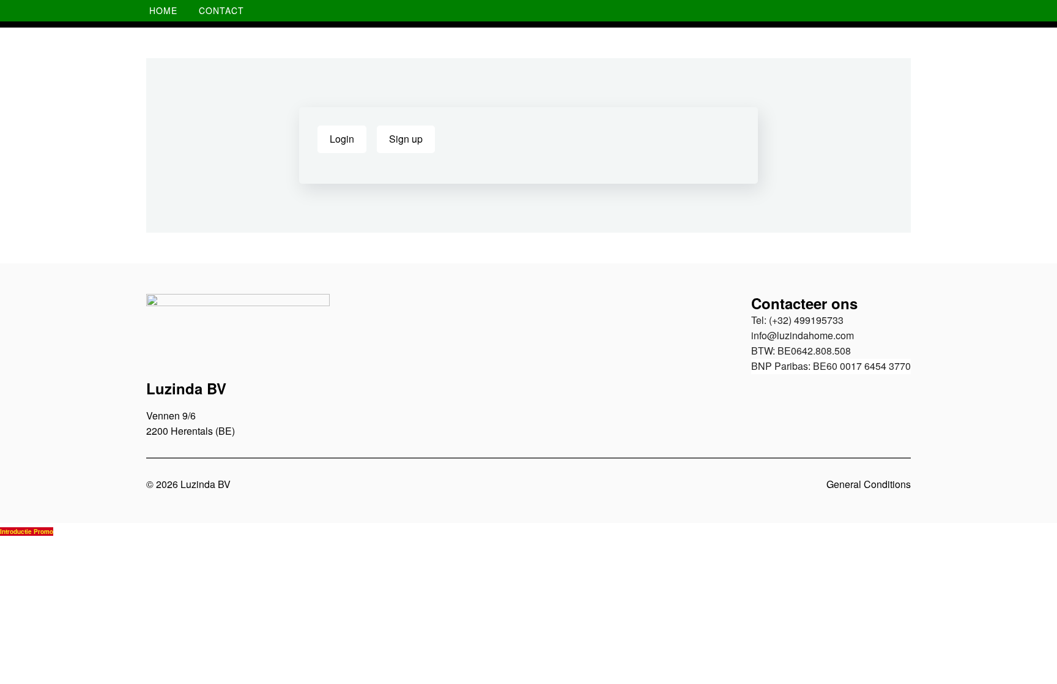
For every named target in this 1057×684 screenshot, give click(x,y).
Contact (221, 10)
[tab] (341, 139)
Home (163, 10)
